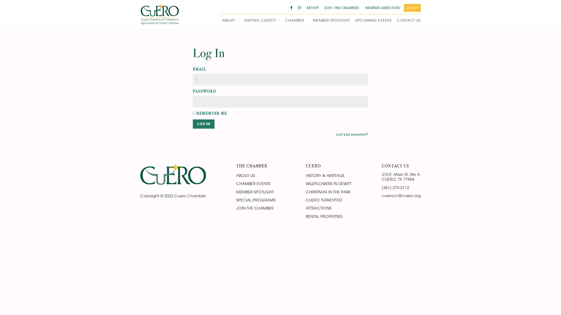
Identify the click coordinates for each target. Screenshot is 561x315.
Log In (203, 124)
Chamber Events (253, 183)
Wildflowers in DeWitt (329, 183)
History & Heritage (325, 175)
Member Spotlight (255, 191)
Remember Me (212, 113)
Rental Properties (324, 216)
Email (199, 69)
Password (204, 91)
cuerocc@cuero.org (401, 195)
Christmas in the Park (328, 191)
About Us (245, 175)
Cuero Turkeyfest (324, 200)
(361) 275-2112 (395, 187)
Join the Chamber (254, 208)
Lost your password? (352, 134)
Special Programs (255, 200)
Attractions (318, 208)
